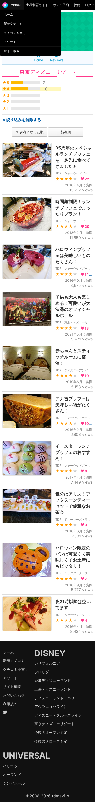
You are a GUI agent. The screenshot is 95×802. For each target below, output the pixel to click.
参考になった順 (29, 132)
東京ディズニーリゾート (54, 723)
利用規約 (10, 704)
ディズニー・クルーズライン (58, 715)
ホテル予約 (61, 5)
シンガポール (14, 783)
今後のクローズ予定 (50, 741)
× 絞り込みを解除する (21, 119)
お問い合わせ (14, 695)
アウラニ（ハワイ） (50, 706)
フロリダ (41, 672)
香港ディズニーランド (52, 680)
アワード (10, 42)
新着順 (66, 132)
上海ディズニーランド (52, 689)
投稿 (77, 5)
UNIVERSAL (26, 756)
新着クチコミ (13, 23)
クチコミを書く (15, 33)
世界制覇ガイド (37, 5)
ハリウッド (12, 766)
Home (38, 60)
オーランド (12, 774)
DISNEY (50, 653)
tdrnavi (16, 5)
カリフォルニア (47, 663)
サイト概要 (11, 51)
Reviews (56, 60)
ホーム (8, 14)
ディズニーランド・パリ (54, 698)
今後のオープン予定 (50, 732)
